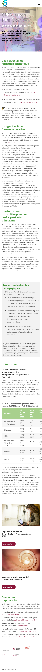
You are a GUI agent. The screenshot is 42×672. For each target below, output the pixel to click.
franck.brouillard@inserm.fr (27, 631)
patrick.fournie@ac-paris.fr (11, 614)
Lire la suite (7, 544)
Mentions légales (6, 669)
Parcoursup (11, 142)
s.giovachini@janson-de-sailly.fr (25, 620)
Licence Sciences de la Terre (27, 102)
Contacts (14, 669)
